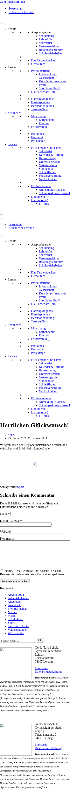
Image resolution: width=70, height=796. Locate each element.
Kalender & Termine (21, 12)
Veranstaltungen (17, 629)
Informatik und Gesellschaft (48, 76)
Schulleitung (46, 35)
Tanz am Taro (39, 109)
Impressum (41, 668)
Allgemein (14, 601)
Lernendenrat (47, 119)
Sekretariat (15, 8)
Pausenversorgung (50, 175)
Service (12, 144)
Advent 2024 (16, 594)
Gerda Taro (38, 63)
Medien (12, 612)
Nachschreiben (48, 179)
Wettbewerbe (16, 633)
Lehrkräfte (45, 39)
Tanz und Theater (18, 626)
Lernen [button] (12, 67)
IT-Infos (44, 203)
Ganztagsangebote (42, 98)
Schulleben (14, 112)
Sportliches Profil (49, 88)
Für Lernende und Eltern (46, 147)
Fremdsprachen (40, 102)
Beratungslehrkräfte (51, 49)
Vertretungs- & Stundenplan (48, 167)
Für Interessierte (41, 186)
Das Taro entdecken (43, 60)
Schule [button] (12, 28)
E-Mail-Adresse (11, 520)
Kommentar (8, 538)
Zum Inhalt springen (12, 1)
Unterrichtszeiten (49, 161)
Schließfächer (47, 172)
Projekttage (38, 140)
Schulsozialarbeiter (50, 53)
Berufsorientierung (42, 105)
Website (5, 531)
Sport (11, 434)
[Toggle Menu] (1, 23)
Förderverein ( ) (40, 126)
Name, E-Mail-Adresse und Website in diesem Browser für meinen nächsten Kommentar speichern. (32, 572)
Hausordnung (47, 158)
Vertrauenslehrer (49, 46)
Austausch (14, 605)
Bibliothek (37, 133)
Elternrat (44, 123)
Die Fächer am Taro (43, 91)
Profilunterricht (40, 70)
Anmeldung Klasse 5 (52, 189)
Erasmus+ (37, 137)
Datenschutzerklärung (48, 671)
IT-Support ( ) (39, 200)
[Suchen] (40, 640)
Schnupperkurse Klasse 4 (54, 193)
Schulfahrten (15, 619)
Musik (12, 615)
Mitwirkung (38, 116)
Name (5, 513)
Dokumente (38, 196)
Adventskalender (18, 598)
